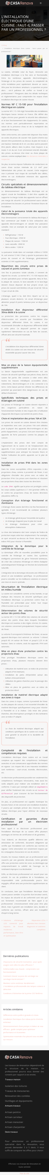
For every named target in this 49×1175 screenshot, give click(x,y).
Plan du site (24, 1173)
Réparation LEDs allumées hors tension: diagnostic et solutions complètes (36, 925)
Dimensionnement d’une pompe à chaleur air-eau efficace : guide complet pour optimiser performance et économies (23, 1029)
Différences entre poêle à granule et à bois (20, 1015)
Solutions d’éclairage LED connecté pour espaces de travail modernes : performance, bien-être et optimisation (13, 928)
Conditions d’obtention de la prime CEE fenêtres (23, 993)
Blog (5, 45)
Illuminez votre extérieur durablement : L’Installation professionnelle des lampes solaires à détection (24, 986)
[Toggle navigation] (40, 3)
